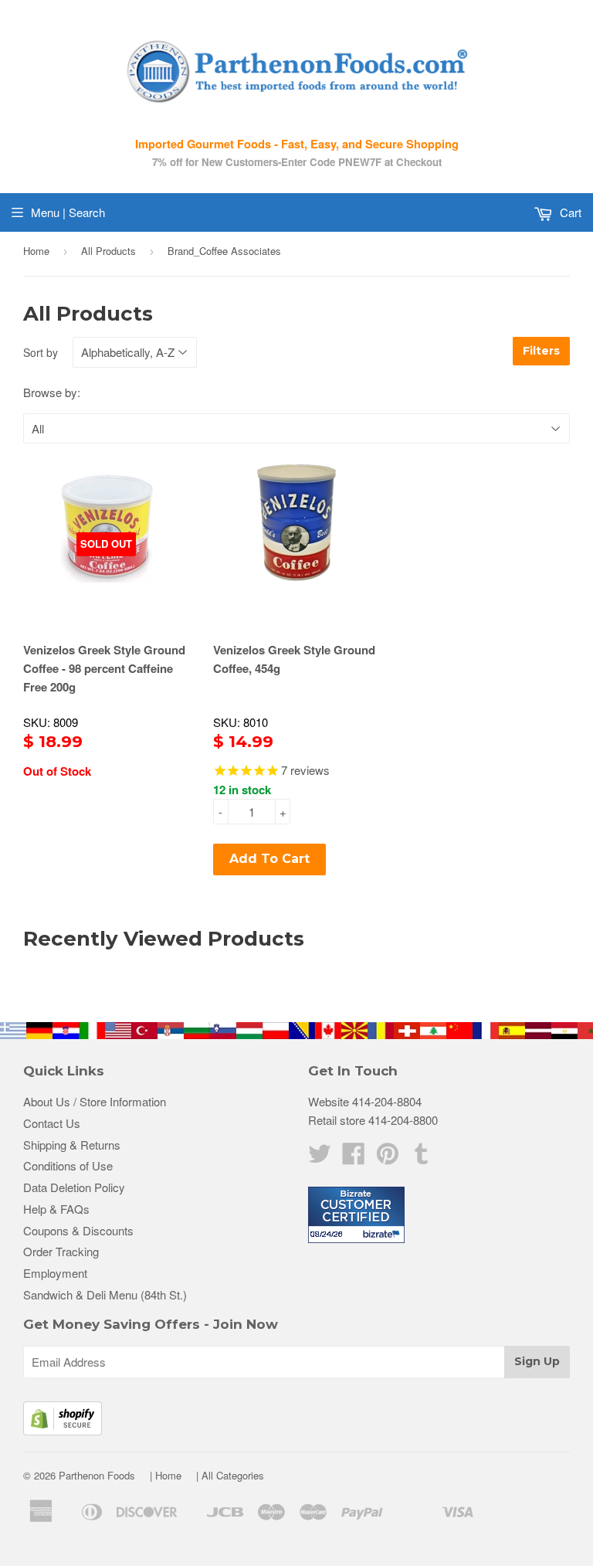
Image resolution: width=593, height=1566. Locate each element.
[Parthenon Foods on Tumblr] (421, 1158)
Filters (541, 351)
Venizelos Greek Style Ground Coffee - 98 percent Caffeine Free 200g (104, 668)
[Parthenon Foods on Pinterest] (387, 1158)
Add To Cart (269, 858)
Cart (569, 212)
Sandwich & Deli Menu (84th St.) (105, 1294)
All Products (108, 250)
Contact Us (51, 1123)
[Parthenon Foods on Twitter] (319, 1158)
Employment (55, 1273)
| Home (165, 1475)
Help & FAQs (56, 1209)
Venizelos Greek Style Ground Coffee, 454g (294, 659)
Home (36, 250)
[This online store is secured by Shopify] (62, 1430)
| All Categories (230, 1475)
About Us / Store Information (94, 1101)
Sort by (40, 352)
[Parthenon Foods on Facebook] (353, 1158)
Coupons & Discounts (78, 1230)
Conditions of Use (68, 1165)
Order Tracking (61, 1251)
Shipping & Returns (71, 1144)
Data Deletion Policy (74, 1187)
